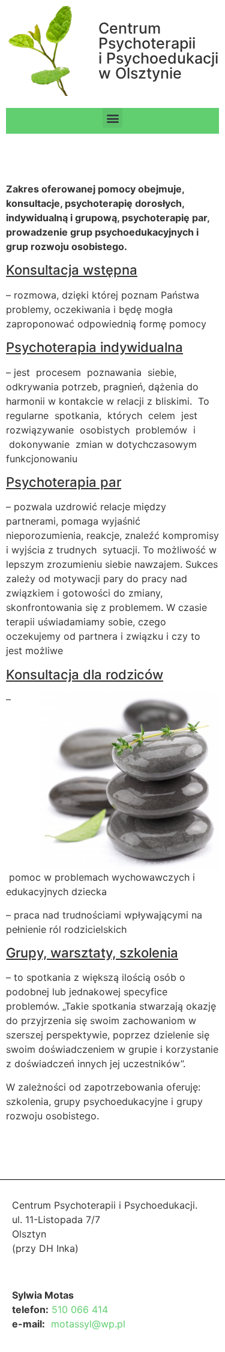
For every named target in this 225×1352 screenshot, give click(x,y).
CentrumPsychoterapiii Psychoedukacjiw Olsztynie (158, 50)
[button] (112, 118)
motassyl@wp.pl (88, 1324)
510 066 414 (80, 1309)
